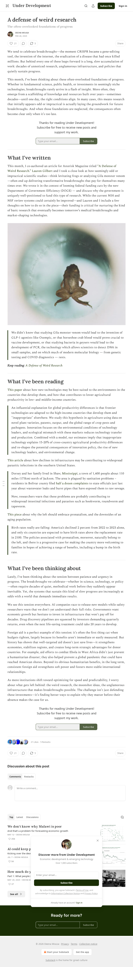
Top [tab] (11, 817)
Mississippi (70, 473)
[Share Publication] (93, 6)
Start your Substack (58, 952)
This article (15, 460)
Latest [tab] (19, 817)
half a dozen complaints (72, 483)
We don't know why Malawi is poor (34, 826)
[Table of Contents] (3, 483)
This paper (14, 390)
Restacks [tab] (29, 776)
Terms (74, 943)
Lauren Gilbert (42, 171)
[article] (66, 833)
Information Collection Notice (65, 893)
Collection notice (88, 943)
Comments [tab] (15, 776)
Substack (50, 960)
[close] (97, 840)
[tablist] (21, 776)
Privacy (65, 943)
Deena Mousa (22, 33)
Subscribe (106, 5)
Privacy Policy (91, 893)
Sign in (123, 5)
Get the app (82, 952)
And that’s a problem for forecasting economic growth (37, 830)
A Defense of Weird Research (43, 365)
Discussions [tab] (32, 817)
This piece (14, 514)
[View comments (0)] (23, 43)
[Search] (86, 6)
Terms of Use (82, 890)
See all (14, 894)
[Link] (3, 157)
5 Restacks (45, 741)
